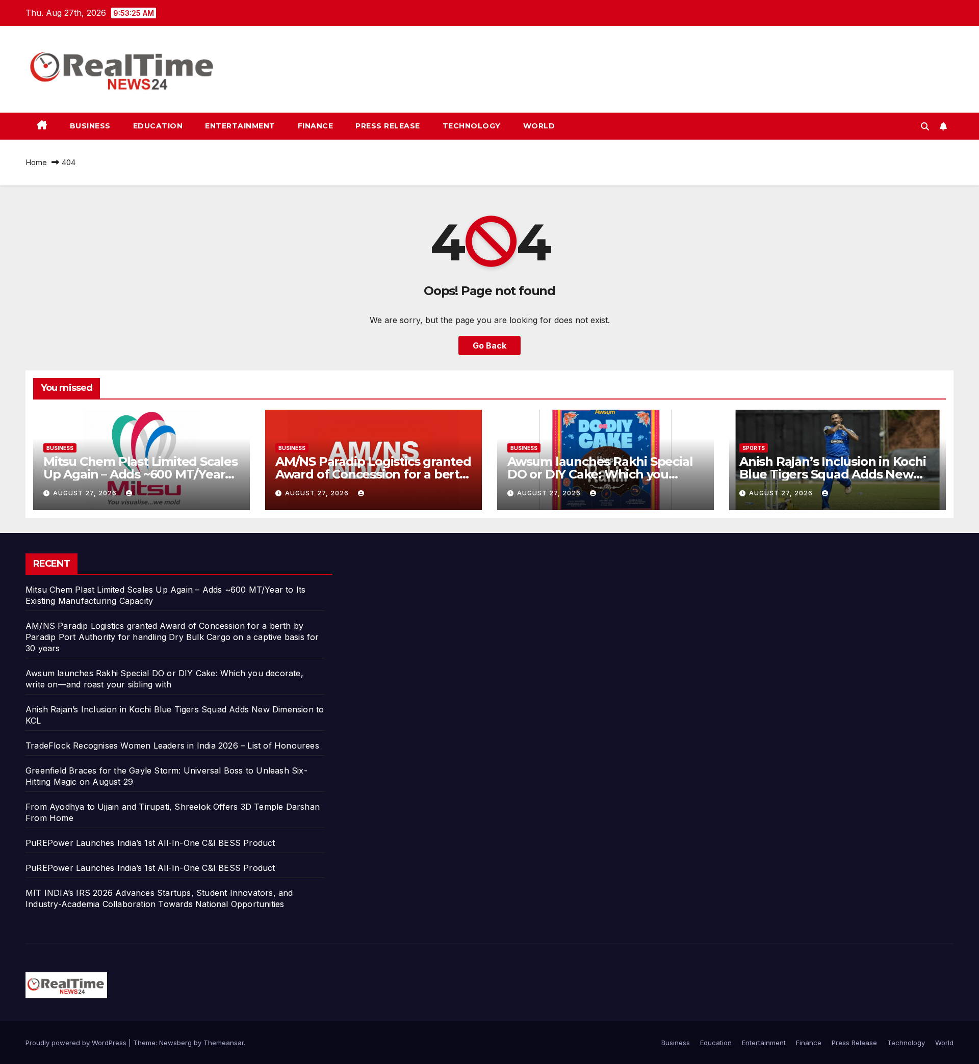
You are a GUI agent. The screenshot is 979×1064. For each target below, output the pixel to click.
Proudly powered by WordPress (76, 1043)
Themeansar (223, 1043)
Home (36, 162)
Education (158, 125)
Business (90, 125)
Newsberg (175, 1043)
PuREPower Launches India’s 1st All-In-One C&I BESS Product (150, 843)
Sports (753, 448)
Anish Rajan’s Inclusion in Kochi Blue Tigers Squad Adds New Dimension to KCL (832, 474)
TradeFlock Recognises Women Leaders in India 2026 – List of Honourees (172, 745)
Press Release (387, 125)
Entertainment (240, 125)
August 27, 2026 (86, 493)
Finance (315, 125)
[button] (925, 126)
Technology (472, 125)
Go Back (489, 345)
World (539, 125)
